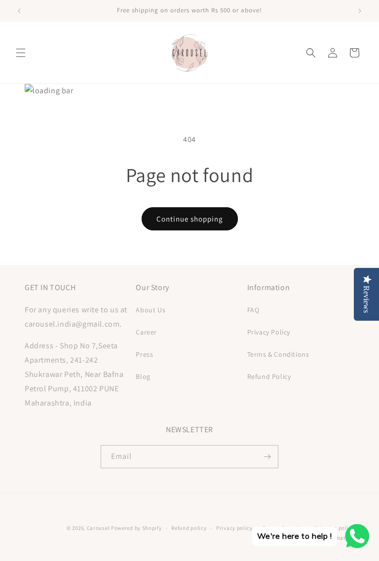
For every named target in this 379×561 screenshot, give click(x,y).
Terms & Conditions (278, 354)
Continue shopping (189, 219)
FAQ (253, 309)
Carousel (98, 527)
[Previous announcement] (19, 11)
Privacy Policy (268, 332)
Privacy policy (234, 527)
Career (146, 332)
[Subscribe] (267, 456)
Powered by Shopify (136, 527)
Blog (143, 376)
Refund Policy (269, 376)
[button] (21, 53)
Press (144, 354)
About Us (150, 309)
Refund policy (188, 527)
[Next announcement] (360, 11)
